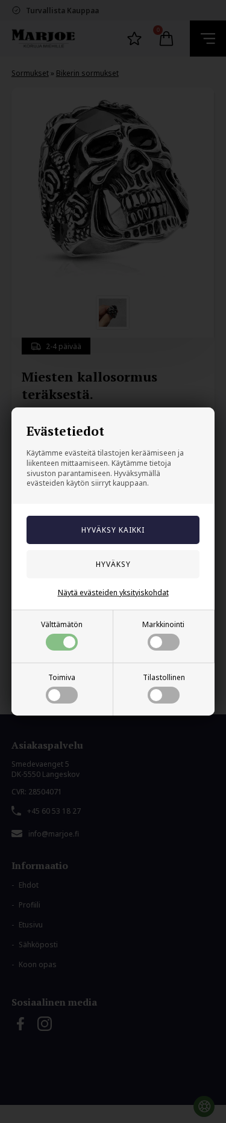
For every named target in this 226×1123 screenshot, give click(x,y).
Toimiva (61, 677)
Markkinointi (163, 624)
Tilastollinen (164, 677)
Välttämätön (62, 624)
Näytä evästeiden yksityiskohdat (113, 592)
